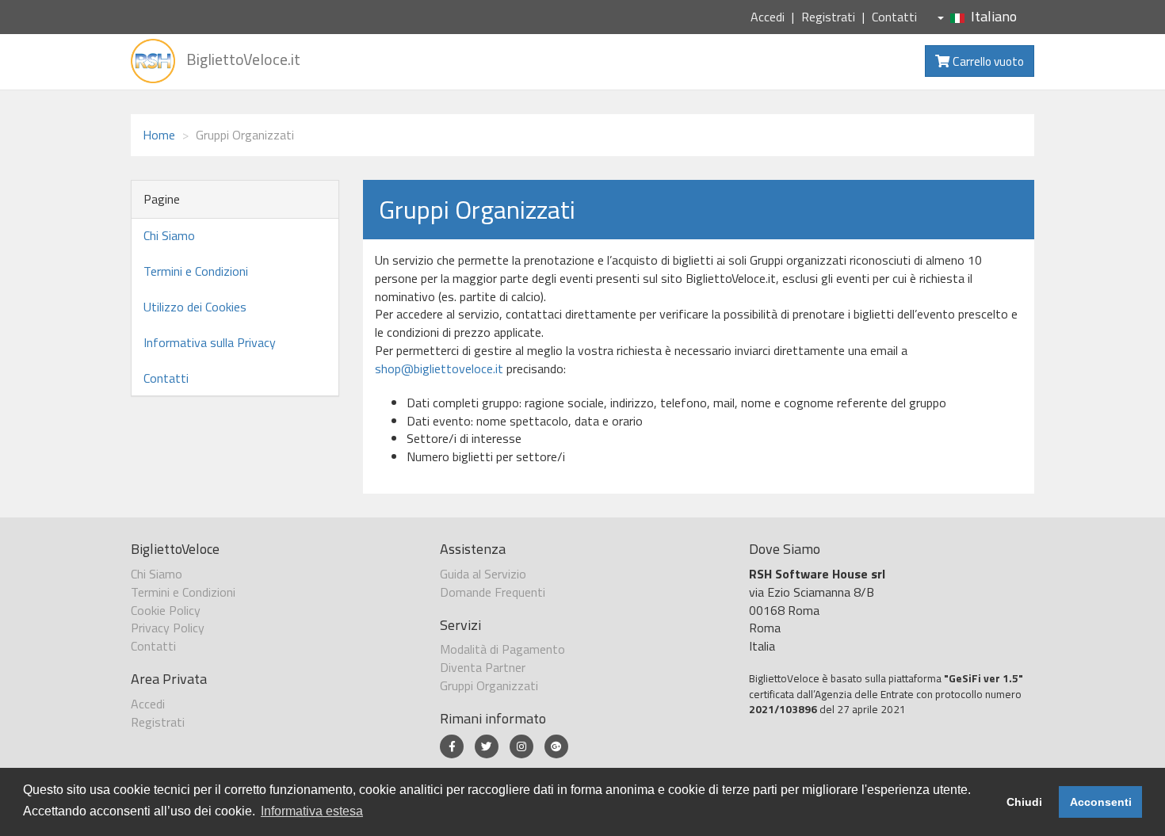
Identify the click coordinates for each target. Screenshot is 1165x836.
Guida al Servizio (483, 573)
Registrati (828, 16)
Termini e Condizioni (195, 271)
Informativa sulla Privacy (209, 342)
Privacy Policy (167, 627)
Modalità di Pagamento (502, 648)
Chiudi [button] (1024, 802)
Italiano (994, 16)
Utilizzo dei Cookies (194, 306)
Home (159, 134)
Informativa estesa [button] (312, 811)
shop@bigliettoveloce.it (439, 368)
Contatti (894, 16)
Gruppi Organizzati (489, 685)
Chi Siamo (169, 235)
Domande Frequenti (492, 591)
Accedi (768, 16)
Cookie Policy (166, 610)
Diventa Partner (482, 667)
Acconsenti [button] (1101, 802)
